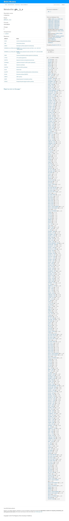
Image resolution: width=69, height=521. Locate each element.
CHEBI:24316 (56, 20)
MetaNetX (54, 45)
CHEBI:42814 (50, 25)
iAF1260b (50, 172)
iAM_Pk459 (51, 205)
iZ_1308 (50, 147)
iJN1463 (50, 213)
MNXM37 (61, 29)
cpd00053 (57, 36)
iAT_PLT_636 (51, 169)
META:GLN (53, 40)
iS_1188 (50, 131)
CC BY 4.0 (59, 45)
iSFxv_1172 (51, 138)
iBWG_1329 (51, 74)
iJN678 (50, 156)
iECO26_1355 (51, 106)
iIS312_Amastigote (52, 210)
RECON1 (50, 168)
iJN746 (50, 69)
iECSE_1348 (51, 115)
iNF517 (50, 175)
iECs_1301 (50, 114)
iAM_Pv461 (51, 200)
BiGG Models (10, 1)
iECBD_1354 (51, 86)
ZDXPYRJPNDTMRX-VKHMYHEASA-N (54, 38)
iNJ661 (50, 72)
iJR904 (50, 149)
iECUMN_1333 (51, 121)
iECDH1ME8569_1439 (53, 90)
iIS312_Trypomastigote (53, 206)
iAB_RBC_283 (51, 171)
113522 (58, 30)
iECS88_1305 (51, 112)
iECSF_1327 (51, 116)
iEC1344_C (51, 196)
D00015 (54, 34)
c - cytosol (6, 33)
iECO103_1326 (51, 103)
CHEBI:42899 (56, 25)
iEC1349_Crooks (52, 188)
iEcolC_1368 (51, 109)
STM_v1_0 (50, 153)
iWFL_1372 (51, 146)
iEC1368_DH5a (52, 194)
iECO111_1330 (51, 105)
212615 (62, 30)
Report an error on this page (12, 89)
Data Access (17, 4)
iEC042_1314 (51, 80)
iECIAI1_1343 (51, 99)
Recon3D (50, 181)
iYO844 (50, 166)
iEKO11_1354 (51, 124)
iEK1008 (50, 183)
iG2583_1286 (51, 127)
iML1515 (50, 177)
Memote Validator (24, 4)
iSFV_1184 (50, 137)
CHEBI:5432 (56, 26)
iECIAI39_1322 (51, 100)
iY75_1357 (50, 165)
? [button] (20, 88)
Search (63, 4)
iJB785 (49, 178)
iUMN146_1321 (52, 141)
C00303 (60, 33)
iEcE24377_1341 (52, 93)
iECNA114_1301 (52, 102)
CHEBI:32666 (50, 22)
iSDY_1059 (51, 136)
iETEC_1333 (51, 125)
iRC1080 (50, 163)
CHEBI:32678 (56, 22)
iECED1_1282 (51, 94)
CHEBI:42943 (50, 26)
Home (6, 4)
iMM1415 (50, 158)
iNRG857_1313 (52, 130)
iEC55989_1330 (52, 81)
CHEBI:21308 (50, 20)
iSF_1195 (50, 68)
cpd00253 (62, 36)
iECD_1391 (51, 87)
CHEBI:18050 (60, 19)
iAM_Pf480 (50, 199)
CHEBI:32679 (50, 24)
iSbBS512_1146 (52, 133)
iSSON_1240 (51, 140)
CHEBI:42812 (56, 24)
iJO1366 (50, 59)
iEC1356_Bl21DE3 (52, 187)
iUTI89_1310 (51, 144)
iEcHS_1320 (51, 97)
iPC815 (50, 66)
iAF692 (50, 159)
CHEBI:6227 (56, 28)
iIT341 (49, 71)
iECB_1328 (51, 84)
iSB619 (50, 64)
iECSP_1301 (51, 119)
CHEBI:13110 (54, 19)
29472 (49, 32)
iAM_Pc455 (51, 203)
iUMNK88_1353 (52, 143)
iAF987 (50, 155)
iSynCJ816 (50, 197)
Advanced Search (11, 4)
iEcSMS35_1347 (52, 118)
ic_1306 (50, 77)
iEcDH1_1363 (51, 88)
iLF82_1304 (51, 128)
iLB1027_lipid (51, 180)
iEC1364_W (51, 190)
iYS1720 (50, 215)
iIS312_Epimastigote (53, 208)
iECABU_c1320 (52, 83)
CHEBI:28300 (50, 21)
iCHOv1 (50, 174)
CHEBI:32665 (56, 21)
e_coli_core (51, 150)
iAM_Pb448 (51, 202)
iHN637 (50, 162)
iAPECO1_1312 (7, 19)
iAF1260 (50, 61)
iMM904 (50, 62)
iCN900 (50, 212)
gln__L (49, 11)
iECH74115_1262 (52, 96)
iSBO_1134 (51, 134)
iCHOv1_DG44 (51, 184)
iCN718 (50, 193)
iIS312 (49, 209)
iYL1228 (50, 152)
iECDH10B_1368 (52, 91)
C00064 (57, 33)
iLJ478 (49, 161)
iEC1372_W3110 (52, 191)
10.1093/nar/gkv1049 (38, 511)
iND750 (50, 65)
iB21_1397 (50, 75)
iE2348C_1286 (51, 78)
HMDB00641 (50, 42)
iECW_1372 (51, 122)
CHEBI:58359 (50, 28)
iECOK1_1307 (51, 108)
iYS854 (50, 186)
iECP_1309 (51, 111)
